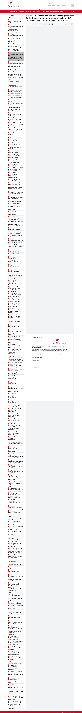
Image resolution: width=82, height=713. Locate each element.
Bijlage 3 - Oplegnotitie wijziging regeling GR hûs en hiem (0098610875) (15, 433)
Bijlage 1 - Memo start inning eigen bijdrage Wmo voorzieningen (14, 533)
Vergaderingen (17, 9)
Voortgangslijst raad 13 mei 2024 (15, 100)
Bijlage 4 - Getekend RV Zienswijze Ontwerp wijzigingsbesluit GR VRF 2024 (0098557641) (15, 477)
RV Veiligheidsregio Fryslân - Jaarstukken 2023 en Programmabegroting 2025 (15, 490)
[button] (72, 5)
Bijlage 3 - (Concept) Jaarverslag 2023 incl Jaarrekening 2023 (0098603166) (14, 351)
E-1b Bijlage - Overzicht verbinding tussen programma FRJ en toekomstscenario (15, 124)
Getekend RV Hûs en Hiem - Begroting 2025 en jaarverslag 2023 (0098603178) (14, 332)
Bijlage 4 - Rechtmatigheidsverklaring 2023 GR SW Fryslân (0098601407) (14, 310)
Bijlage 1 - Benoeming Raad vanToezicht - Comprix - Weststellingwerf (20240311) (15, 627)
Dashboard (10, 9)
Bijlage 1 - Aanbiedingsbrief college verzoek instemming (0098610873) (14, 421)
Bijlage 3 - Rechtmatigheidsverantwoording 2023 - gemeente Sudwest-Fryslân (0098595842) (16, 389)
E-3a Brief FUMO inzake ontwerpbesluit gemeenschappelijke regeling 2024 (15, 135)
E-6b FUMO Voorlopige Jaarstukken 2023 (14, 180)
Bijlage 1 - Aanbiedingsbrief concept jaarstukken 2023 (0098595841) (14, 377)
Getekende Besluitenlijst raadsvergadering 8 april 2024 (15, 94)
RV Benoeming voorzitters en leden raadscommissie (15, 602)
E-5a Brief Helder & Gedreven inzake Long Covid (15, 165)
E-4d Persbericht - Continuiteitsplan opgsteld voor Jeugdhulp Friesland (14, 161)
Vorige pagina (70, 15)
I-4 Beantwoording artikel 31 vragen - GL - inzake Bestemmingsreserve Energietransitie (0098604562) (15, 223)
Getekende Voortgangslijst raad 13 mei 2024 (15, 104)
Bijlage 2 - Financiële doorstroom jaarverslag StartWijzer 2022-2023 (14, 653)
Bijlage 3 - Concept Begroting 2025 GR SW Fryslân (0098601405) (14, 305)
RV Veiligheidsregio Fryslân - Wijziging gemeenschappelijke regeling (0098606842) (15, 449)
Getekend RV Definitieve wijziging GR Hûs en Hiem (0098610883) (15, 415)
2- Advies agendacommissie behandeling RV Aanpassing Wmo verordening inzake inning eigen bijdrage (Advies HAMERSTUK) (15, 38)
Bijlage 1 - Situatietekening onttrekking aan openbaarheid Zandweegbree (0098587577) (15, 557)
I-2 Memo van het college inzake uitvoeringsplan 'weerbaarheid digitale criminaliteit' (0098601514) (15, 199)
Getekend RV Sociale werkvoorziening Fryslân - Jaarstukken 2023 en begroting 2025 (14, 289)
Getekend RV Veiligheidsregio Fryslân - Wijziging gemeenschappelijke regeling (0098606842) (15, 455)
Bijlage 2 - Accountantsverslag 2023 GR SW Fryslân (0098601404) (15, 300)
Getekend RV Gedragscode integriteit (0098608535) (14, 571)
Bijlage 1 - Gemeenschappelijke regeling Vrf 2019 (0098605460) (15, 461)
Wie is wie (32, 9)
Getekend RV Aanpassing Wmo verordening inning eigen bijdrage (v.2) (15, 528)
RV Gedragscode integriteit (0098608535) (14, 567)
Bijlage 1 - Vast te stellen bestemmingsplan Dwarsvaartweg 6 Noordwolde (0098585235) (15, 680)
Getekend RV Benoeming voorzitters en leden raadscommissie (15, 607)
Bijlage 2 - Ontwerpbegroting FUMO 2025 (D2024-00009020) (15, 266)
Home (16, 11)
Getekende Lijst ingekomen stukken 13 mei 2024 (14, 114)
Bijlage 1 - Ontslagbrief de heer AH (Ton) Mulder (15, 243)
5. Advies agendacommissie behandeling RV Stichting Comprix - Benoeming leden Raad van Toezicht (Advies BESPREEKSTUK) (15, 66)
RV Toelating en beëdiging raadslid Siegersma (15, 236)
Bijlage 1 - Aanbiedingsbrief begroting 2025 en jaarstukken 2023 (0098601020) (14, 502)
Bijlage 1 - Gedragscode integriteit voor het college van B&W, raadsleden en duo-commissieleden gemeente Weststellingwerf (15, 577)
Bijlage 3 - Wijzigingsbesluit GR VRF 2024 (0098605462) (15, 471)
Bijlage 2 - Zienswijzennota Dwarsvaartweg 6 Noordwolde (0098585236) (15, 686)
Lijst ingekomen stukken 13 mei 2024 (15, 110)
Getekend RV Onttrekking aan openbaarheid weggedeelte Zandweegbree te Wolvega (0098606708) (15, 550)
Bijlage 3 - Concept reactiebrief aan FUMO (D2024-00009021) (14, 271)
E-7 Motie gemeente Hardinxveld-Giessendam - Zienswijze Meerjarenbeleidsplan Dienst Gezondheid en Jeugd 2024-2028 (15, 186)
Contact (45, 9)
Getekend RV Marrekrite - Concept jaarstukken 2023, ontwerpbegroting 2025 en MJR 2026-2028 (15, 371)
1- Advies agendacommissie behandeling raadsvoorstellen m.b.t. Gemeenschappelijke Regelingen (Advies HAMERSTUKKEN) (15, 28)
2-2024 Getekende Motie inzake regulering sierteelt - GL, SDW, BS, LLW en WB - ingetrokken (15, 703)
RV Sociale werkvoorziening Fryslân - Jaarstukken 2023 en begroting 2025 (14, 282)
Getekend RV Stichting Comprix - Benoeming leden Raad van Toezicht (15, 622)
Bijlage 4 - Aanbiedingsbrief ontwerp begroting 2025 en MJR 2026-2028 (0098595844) (15, 395)
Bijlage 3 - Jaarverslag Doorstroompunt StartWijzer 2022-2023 (15, 658)
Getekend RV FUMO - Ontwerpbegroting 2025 (14, 254)
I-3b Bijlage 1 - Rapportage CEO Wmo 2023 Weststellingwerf (15, 213)
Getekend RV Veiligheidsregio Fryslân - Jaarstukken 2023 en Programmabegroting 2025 (14, 495)
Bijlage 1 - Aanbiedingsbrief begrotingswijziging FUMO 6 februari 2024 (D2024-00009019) (15, 260)
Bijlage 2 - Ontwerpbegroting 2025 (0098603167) (14, 346)
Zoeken (47, 2)
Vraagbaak (39, 9)
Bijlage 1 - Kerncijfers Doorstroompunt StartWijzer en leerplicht (15, 648)
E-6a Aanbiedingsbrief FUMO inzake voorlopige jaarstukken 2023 (14, 176)
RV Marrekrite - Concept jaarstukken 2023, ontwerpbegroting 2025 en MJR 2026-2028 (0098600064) (15, 365)
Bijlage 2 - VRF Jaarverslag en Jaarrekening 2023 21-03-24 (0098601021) (15, 508)
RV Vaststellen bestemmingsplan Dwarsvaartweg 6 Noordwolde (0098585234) (15, 667)
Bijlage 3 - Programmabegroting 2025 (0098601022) (14, 513)
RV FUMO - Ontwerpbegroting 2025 (14, 250)
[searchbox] (58, 5)
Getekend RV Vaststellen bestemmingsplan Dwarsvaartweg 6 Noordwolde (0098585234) (15, 674)
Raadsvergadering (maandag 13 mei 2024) (32, 11)
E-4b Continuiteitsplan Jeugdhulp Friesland (14, 151)
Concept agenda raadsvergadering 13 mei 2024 (14, 21)
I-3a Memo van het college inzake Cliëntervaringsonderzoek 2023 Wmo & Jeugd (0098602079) (14, 206)
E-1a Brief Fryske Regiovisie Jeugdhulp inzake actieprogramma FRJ (15, 119)
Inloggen (70, 712)
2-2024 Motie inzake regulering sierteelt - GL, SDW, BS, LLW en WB (15, 698)
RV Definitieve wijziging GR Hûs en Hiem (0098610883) (15, 410)
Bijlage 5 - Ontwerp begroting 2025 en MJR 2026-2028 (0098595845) (15, 401)
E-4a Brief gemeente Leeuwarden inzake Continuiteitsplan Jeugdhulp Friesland (15, 146)
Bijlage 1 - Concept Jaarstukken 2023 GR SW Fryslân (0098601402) (14, 295)
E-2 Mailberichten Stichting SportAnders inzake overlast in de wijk (15, 129)
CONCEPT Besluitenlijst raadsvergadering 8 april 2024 (15, 91)
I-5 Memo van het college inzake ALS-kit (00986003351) (15, 228)
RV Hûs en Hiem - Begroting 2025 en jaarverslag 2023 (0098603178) (15, 326)
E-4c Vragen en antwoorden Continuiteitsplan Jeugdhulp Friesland (15, 156)
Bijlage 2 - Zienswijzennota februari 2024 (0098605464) (15, 466)
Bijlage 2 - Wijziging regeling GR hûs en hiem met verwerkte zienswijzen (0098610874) (15, 427)
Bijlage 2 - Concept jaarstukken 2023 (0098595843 (14, 383)
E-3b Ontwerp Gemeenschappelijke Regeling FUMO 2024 (15, 141)
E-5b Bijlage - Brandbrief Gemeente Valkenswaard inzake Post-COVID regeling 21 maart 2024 (15, 170)
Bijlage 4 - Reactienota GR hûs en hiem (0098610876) (15, 438)
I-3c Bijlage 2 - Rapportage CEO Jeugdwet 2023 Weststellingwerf (14, 218)
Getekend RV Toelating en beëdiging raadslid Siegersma (15, 239)
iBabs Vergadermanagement (59, 712)
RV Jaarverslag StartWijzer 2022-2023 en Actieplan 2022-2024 (14, 638)
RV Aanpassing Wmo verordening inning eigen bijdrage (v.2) (14, 523)
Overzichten (25, 9)
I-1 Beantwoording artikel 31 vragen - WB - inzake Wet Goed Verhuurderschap (15, 194)
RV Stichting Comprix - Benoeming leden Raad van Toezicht (15, 617)
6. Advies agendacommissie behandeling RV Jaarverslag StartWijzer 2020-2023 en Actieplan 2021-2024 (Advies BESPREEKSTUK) (15, 74)
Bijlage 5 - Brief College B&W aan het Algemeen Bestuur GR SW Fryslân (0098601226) (15, 317)
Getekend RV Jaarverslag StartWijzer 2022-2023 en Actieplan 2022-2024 (15, 643)
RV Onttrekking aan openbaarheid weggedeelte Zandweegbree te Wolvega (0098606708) (15, 544)
